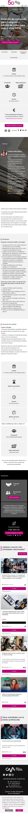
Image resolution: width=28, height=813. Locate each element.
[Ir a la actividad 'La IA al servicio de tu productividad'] (14, 731)
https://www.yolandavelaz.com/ (16, 193)
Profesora (5, 52)
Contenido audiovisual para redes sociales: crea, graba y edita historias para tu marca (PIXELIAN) (13, 613)
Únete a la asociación (14, 497)
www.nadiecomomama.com (14, 161)
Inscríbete (14, 755)
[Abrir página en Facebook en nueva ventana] (4, 775)
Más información (6, 758)
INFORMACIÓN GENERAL (23, 52)
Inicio (2, 12)
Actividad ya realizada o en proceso (10, 42)
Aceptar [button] (19, 810)
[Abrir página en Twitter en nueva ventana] (7, 775)
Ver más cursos (22, 553)
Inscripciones (14, 57)
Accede (25, 5)
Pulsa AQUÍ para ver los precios (14, 118)
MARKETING (4, 13)
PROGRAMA (14, 52)
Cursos (6, 12)
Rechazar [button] (9, 810)
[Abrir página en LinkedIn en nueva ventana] (10, 775)
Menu (3, 5)
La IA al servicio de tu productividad (11, 741)
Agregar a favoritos (17, 9)
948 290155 (14, 530)
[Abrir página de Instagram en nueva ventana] (12, 775)
